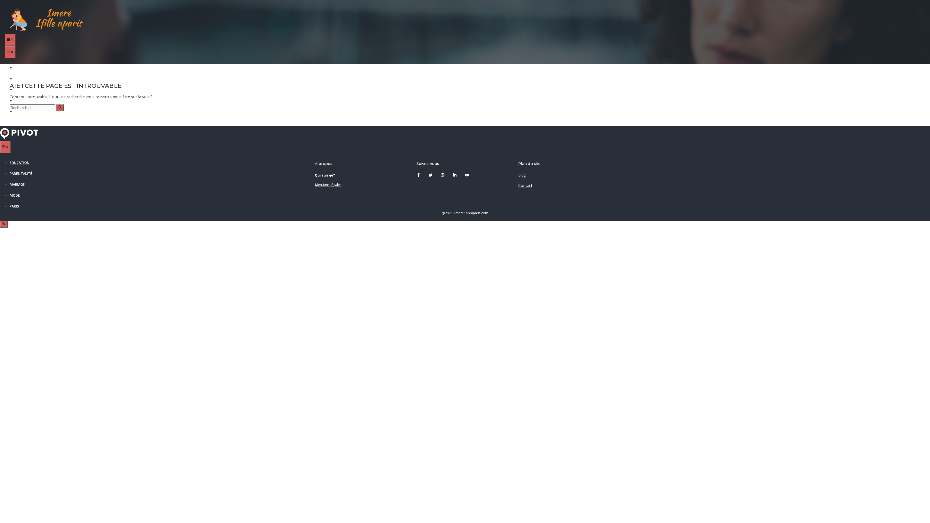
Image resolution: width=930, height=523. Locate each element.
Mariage (22, 89)
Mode (20, 100)
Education (24, 67)
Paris (19, 111)
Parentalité (26, 78)
